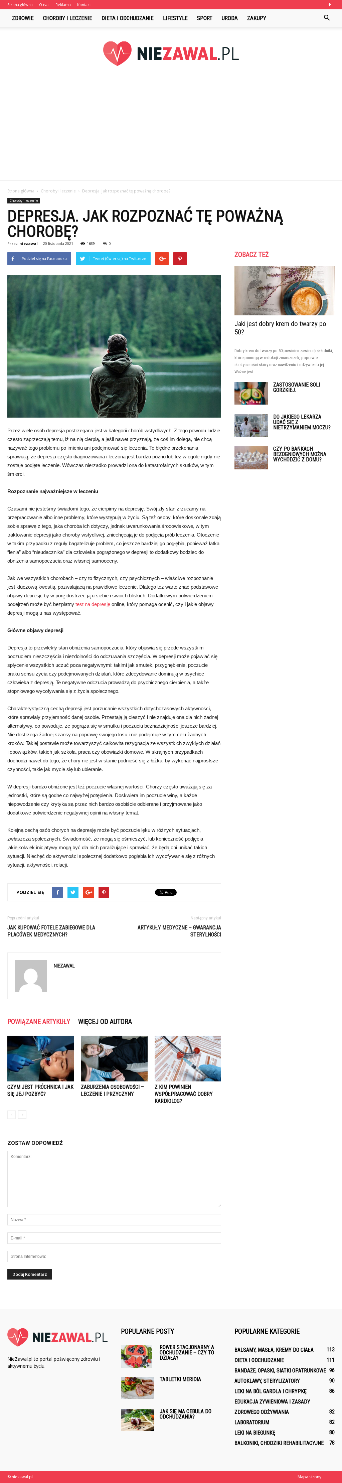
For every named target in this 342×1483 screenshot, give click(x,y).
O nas (44, 4)
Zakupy (256, 18)
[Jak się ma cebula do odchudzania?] (137, 1420)
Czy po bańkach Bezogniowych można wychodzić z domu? (299, 454)
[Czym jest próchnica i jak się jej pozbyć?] (40, 1058)
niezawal (28, 243)
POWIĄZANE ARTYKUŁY (38, 1022)
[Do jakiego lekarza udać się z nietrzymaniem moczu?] (251, 425)
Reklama (63, 4)
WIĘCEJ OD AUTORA (105, 1022)
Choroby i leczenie (67, 18)
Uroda (230, 18)
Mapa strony (309, 1477)
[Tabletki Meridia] (137, 1388)
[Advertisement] (171, 130)
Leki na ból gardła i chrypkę (270, 1391)
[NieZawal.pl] (171, 53)
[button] (327, 18)
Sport (204, 18)
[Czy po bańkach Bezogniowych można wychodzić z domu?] (251, 457)
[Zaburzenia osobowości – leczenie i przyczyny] (114, 1058)
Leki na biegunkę (254, 1433)
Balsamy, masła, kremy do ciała (274, 1350)
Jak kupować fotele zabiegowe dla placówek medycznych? (51, 931)
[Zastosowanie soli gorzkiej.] (251, 393)
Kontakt (84, 4)
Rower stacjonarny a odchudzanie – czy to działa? (187, 1352)
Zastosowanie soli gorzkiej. (296, 387)
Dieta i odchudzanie (128, 18)
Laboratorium (251, 1422)
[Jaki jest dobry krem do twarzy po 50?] (284, 290)
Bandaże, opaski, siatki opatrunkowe (280, 1370)
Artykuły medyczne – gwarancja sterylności (179, 931)
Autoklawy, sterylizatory (267, 1381)
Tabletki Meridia (180, 1379)
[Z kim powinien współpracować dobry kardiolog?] (188, 1058)
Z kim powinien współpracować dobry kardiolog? (184, 1094)
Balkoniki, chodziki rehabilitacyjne (279, 1443)
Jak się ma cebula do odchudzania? (185, 1414)
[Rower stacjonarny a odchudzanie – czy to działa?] (136, 1356)
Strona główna (20, 4)
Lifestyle (175, 18)
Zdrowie (23, 18)
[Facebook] (330, 4)
